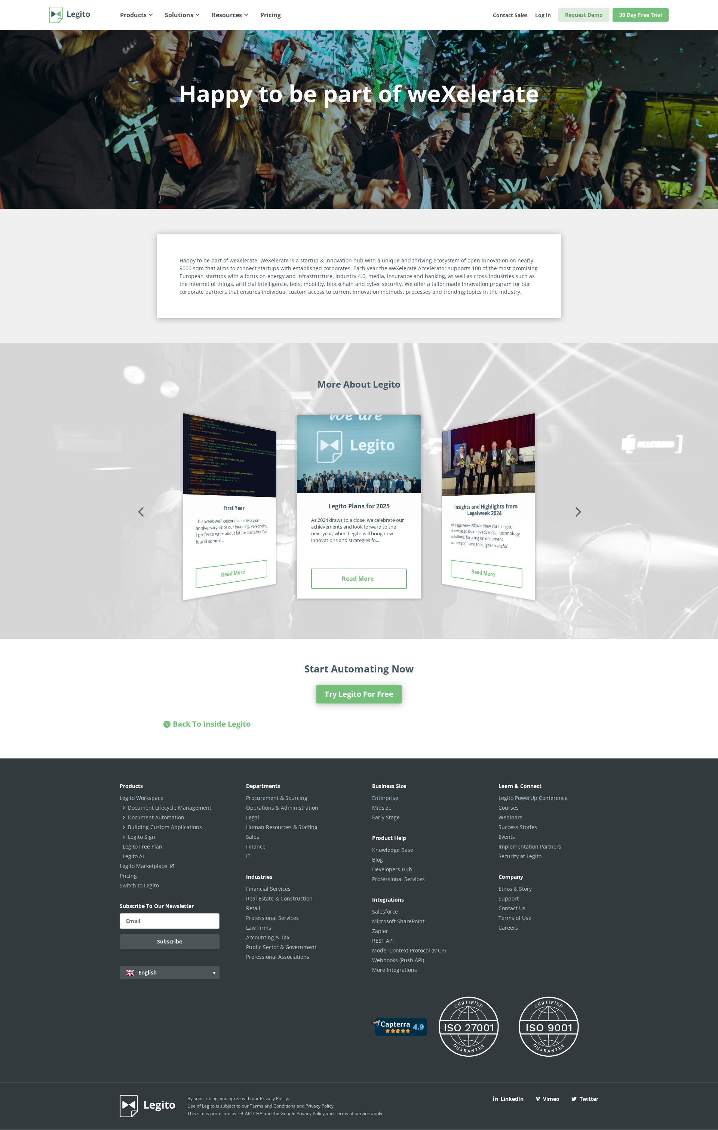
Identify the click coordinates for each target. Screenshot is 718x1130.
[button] (141, 511)
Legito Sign (141, 836)
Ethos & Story (515, 888)
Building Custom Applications (165, 827)
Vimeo (551, 1098)
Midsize (382, 807)
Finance (256, 846)
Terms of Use (514, 917)
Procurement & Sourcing (276, 797)
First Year (234, 508)
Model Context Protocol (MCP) (409, 950)
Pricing (128, 875)
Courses (508, 807)
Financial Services (268, 888)
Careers (508, 927)
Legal (252, 817)
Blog (377, 859)
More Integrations (394, 969)
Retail (253, 908)
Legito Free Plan (142, 846)
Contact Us (511, 908)
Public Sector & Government (281, 947)
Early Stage (386, 817)
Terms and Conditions (272, 1106)
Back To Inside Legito (212, 724)
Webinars (510, 817)
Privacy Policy (274, 1098)
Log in (543, 15)
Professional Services (272, 917)
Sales (252, 836)
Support (508, 898)
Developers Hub (392, 869)
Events (506, 836)
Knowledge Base (392, 849)
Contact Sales (510, 15)
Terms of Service (352, 1113)
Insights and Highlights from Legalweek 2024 (486, 509)
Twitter (589, 1098)
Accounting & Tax (267, 937)
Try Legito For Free (359, 694)
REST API (383, 940)
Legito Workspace (141, 797)
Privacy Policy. (320, 1106)
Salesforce (385, 911)
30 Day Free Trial (640, 14)
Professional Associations (277, 956)
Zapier (380, 931)
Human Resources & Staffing (281, 827)
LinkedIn (512, 1098)
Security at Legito (519, 856)
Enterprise (385, 797)
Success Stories (517, 827)
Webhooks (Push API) (398, 960)
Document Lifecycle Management (169, 807)
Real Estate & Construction (279, 898)
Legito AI (133, 856)
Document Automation (156, 817)
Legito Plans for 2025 (359, 506)
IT (248, 856)
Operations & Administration (282, 807)
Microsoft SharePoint (398, 921)
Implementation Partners (529, 846)
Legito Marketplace (144, 865)
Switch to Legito (139, 885)
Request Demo (584, 14)
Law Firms (258, 927)
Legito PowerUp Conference (533, 797)
